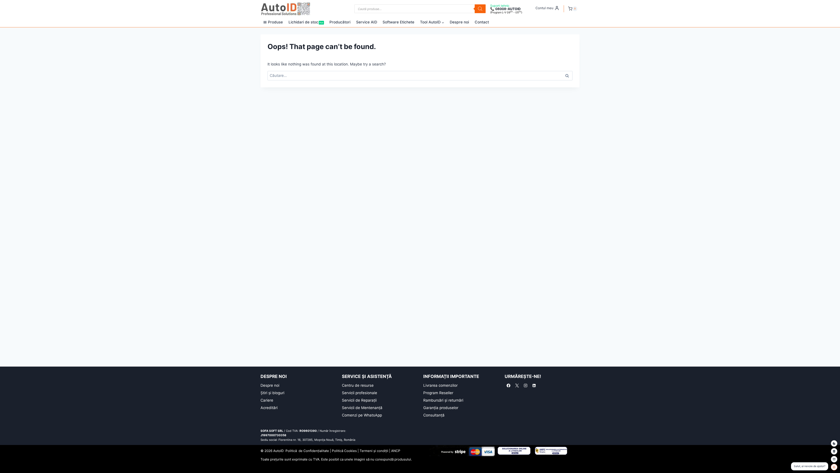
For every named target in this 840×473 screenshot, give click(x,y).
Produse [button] (275, 22)
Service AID (366, 22)
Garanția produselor (440, 408)
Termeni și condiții (374, 451)
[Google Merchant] (834, 459)
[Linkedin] (534, 385)
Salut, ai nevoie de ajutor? (809, 466)
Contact (482, 22)
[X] (517, 385)
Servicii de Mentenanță (362, 408)
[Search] (480, 8)
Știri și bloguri (272, 393)
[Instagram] (525, 385)
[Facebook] (508, 385)
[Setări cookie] (834, 443)
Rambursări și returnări (443, 400)
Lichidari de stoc (306, 22)
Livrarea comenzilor (440, 385)
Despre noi (459, 22)
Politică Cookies (344, 451)
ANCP (395, 451)
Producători (339, 22)
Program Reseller (438, 393)
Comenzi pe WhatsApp (362, 415)
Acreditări (269, 408)
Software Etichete (398, 22)
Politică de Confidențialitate (307, 451)
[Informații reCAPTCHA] (834, 451)
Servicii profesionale (359, 393)
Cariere (267, 400)
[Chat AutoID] (834, 467)
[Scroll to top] (6, 461)
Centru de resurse (358, 385)
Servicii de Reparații (359, 400)
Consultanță (433, 415)
